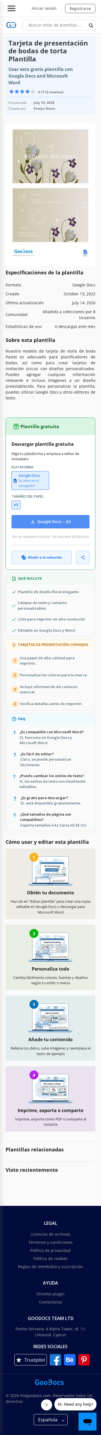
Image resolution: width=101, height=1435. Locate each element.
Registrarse (80, 8)
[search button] (91, 25)
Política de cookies (50, 1258)
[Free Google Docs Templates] (11, 25)
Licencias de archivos (50, 1234)
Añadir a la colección (45, 557)
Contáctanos (50, 1302)
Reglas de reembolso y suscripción (50, 1266)
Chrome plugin (50, 1294)
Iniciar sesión (44, 8)
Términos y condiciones (50, 1242)
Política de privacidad (50, 1250)
